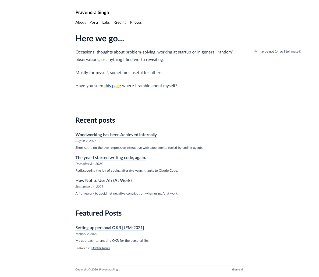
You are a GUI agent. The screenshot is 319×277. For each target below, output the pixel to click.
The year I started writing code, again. (110, 158)
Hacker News (101, 248)
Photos (136, 22)
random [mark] (225, 52)
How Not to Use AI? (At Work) (103, 181)
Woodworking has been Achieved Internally (116, 135)
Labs (106, 22)
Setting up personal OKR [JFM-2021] (109, 228)
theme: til (238, 269)
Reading (119, 22)
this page (112, 86)
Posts (94, 22)
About (80, 22)
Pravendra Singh (92, 12)
